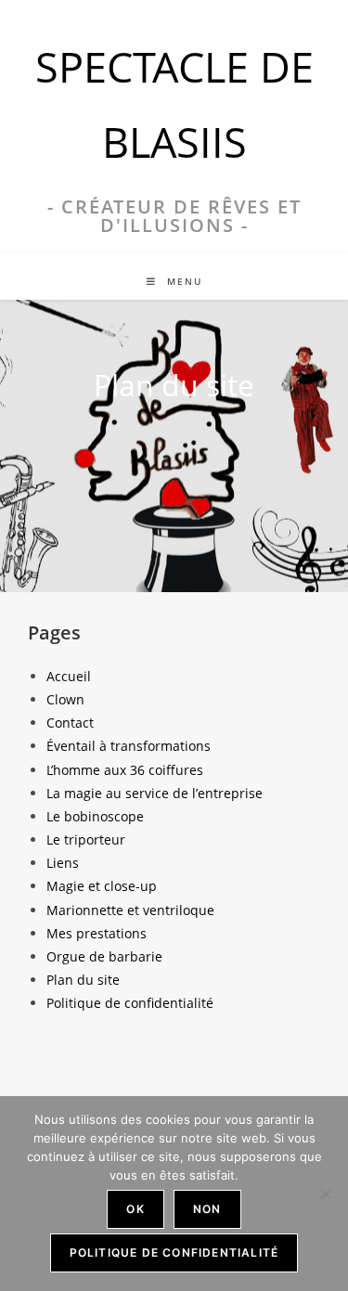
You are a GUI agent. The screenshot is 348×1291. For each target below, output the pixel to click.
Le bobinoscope (95, 816)
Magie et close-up (101, 886)
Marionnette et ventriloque (130, 910)
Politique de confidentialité (129, 1003)
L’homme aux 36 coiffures (124, 770)
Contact (70, 722)
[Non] (325, 1193)
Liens (62, 862)
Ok (135, 1209)
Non (207, 1209)
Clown (65, 699)
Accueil (68, 676)
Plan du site (83, 979)
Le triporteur (85, 839)
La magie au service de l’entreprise (154, 793)
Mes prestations (96, 933)
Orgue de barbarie (104, 956)
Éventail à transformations (128, 746)
